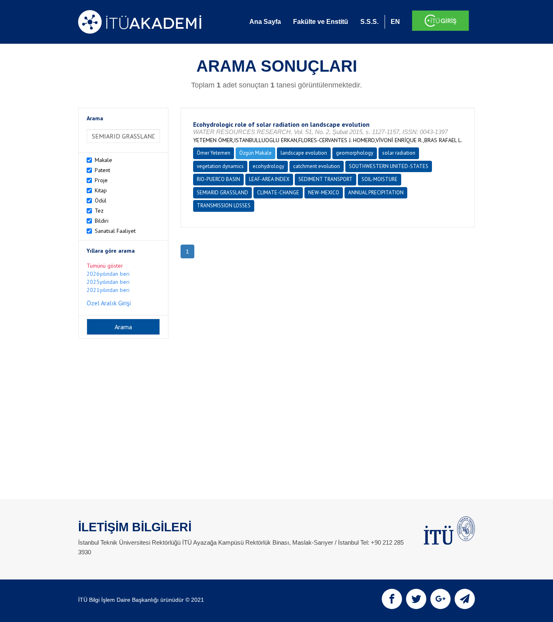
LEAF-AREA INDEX (269, 179)
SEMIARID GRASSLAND (222, 192)
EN (395, 21)
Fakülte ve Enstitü (320, 21)
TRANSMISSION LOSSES (224, 205)
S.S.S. (369, 21)
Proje (101, 180)
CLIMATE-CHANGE (278, 192)
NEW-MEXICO (323, 192)
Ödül (100, 200)
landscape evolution (304, 152)
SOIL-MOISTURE (380, 179)
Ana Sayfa (265, 21)
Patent (102, 170)
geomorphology (354, 152)
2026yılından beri (108, 273)
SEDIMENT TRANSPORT (325, 179)
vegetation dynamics (220, 166)
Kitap (101, 190)
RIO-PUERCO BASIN (218, 179)
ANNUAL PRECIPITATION (376, 192)
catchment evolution (316, 166)
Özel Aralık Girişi (109, 303)
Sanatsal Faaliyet (115, 230)
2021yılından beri (108, 290)
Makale (103, 160)
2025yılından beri (108, 281)
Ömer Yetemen (213, 152)
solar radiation (398, 152)
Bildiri (101, 220)
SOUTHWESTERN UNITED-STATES (388, 166)
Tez (99, 210)
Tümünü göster (105, 265)
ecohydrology (268, 166)
